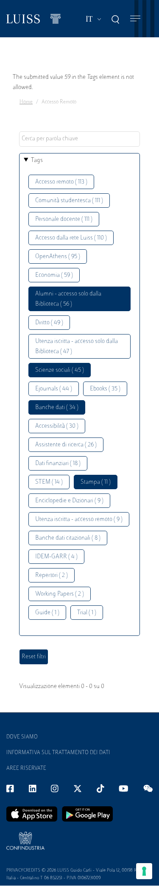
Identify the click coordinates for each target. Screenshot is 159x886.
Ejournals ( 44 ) (53, 389)
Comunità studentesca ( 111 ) (69, 201)
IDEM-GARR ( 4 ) (56, 557)
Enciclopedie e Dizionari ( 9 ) (69, 501)
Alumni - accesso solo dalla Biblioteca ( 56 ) (68, 299)
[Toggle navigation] (135, 19)
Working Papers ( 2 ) (59, 594)
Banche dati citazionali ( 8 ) (67, 538)
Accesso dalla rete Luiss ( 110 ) (71, 238)
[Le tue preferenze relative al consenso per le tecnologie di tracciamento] (144, 871)
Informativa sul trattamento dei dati (58, 752)
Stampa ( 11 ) (96, 482)
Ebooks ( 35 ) (105, 389)
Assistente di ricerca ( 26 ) (66, 445)
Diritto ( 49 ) (49, 323)
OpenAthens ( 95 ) (57, 257)
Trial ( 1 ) (86, 613)
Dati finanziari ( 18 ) (58, 463)
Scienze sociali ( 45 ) (59, 370)
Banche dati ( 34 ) (56, 407)
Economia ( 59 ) (54, 275)
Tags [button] (37, 160)
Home (26, 102)
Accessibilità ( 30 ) (56, 426)
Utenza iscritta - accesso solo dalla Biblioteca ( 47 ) (76, 346)
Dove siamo (22, 737)
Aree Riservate (26, 768)
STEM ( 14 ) (49, 482)
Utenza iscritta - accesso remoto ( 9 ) (79, 519)
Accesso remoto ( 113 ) (61, 182)
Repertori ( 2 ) (51, 575)
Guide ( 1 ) (47, 613)
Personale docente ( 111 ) (63, 219)
